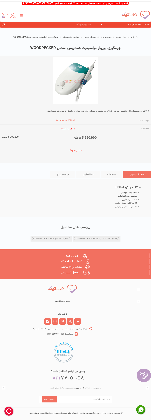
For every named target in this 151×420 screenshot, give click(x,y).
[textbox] (50, 25)
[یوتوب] (70, 321)
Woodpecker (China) (65, 120)
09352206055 (46, 3)
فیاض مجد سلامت (86, 413)
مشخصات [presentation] (111, 174)
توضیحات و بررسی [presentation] (137, 174)
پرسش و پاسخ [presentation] (63, 174)
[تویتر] (77, 321)
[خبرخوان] (47, 321)
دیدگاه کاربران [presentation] (88, 174)
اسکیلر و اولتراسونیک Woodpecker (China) (51, 238)
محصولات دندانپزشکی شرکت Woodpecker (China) (97, 238)
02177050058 (30, 3)
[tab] (137, 174)
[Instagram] (55, 321)
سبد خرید (4, 15)
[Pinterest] (62, 321)
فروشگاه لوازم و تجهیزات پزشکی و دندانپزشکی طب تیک (57, 413)
